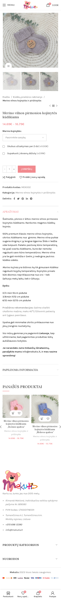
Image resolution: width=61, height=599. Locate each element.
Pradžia (6, 97)
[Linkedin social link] (27, 198)
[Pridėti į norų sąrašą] (19, 413)
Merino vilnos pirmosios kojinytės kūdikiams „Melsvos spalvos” (45, 429)
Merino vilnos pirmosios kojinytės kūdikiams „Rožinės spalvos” (16, 424)
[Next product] (56, 106)
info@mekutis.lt (31, 351)
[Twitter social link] (18, 198)
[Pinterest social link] (23, 198)
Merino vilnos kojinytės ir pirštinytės (22, 100)
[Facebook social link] (14, 198)
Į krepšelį (26, 169)
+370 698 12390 (13, 524)
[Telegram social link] (31, 198)
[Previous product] (50, 106)
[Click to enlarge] (8, 66)
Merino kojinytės (12, 131)
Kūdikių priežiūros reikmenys (28, 97)
